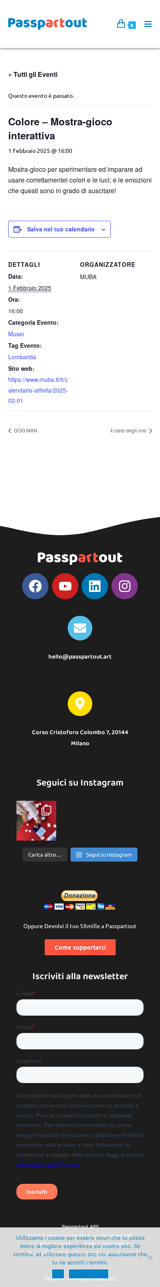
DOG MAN (25, 430)
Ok (58, 1274)
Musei (16, 334)
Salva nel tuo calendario (61, 229)
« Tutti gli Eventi (32, 74)
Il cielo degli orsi (129, 430)
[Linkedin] (95, 586)
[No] (150, 1257)
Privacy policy (88, 1274)
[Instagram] (125, 586)
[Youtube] (65, 586)
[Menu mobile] (145, 23)
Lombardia (22, 357)
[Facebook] (35, 586)
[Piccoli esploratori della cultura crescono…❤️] (36, 821)
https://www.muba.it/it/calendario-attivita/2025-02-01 (38, 389)
